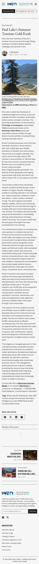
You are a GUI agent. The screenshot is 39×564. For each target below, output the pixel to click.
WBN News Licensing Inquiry (11, 543)
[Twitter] (7, 517)
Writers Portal (6, 546)
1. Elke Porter (14, 52)
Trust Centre (6, 550)
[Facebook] (3, 517)
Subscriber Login (7, 533)
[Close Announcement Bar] (36, 11)
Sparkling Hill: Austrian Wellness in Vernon (27, 472)
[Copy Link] (22, 417)
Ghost (34, 559)
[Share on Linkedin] (16, 417)
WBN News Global (14, 559)
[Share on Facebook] (5, 417)
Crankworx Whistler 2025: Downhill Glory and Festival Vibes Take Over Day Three (11, 455)
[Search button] (31, 4)
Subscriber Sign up (8, 530)
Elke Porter (8, 99)
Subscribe (32, 511)
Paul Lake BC (7, 25)
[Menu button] (3, 4)
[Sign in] (35, 4)
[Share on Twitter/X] (10, 417)
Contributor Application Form (11, 540)
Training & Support (8, 536)
